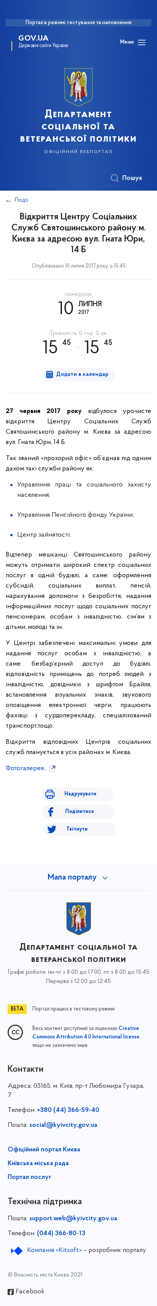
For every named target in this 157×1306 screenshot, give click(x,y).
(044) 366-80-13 (61, 1233)
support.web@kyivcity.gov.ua (73, 1218)
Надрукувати (80, 794)
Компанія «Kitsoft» (54, 1250)
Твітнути (77, 829)
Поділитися (79, 812)
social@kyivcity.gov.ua (63, 1125)
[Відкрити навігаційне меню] (142, 42)
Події (21, 200)
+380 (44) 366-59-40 (68, 1110)
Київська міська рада (38, 1163)
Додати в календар (82, 374)
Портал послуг (29, 1177)
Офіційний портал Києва (44, 1149)
